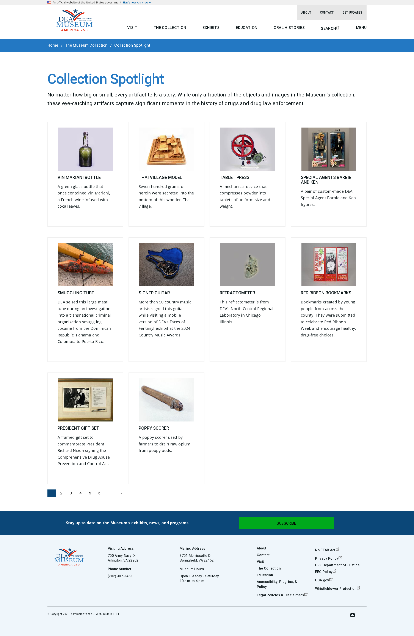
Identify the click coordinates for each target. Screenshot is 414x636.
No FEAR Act (325, 550)
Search (328, 28)
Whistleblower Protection (335, 589)
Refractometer (237, 292)
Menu (361, 27)
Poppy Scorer (154, 428)
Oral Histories (289, 27)
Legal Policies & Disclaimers (280, 595)
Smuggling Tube (76, 292)
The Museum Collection (86, 45)
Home (52, 45)
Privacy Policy (326, 558)
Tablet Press (234, 177)
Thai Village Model (160, 177)
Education (246, 27)
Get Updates (352, 12)
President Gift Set (78, 428)
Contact (327, 12)
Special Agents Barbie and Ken (326, 180)
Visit (132, 27)
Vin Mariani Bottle (79, 177)
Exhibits (211, 27)
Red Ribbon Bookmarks (326, 292)
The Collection (170, 27)
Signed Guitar (154, 292)
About (306, 12)
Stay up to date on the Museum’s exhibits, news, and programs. (128, 522)
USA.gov (322, 580)
